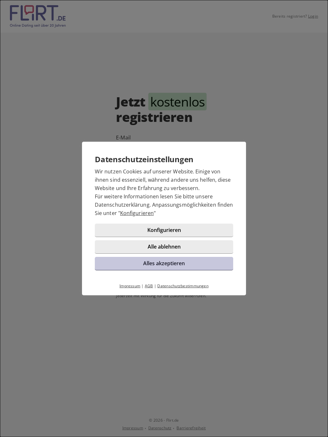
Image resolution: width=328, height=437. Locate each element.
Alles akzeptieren (164, 263)
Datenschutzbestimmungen (183, 286)
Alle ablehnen (164, 246)
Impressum (129, 286)
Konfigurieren (137, 213)
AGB (149, 286)
